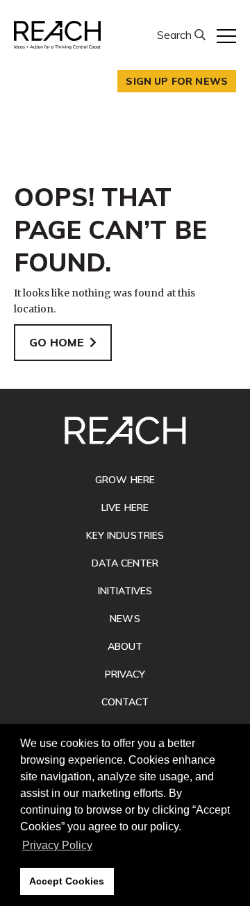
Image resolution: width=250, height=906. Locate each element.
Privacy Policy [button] (57, 845)
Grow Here (124, 479)
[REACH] (57, 35)
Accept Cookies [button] (66, 881)
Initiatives (125, 591)
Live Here (124, 507)
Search (175, 34)
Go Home (56, 342)
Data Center (125, 563)
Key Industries (125, 535)
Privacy (125, 674)
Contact (125, 702)
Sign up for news (177, 81)
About (125, 646)
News (125, 618)
